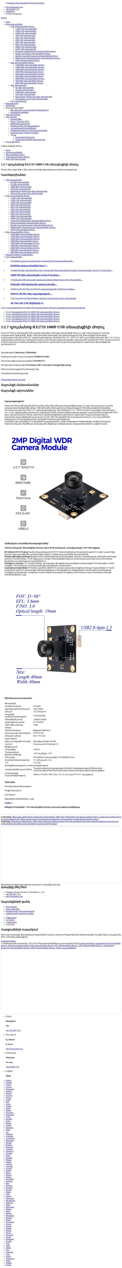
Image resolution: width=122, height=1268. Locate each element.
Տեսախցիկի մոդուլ (15, 155)
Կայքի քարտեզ (86, 943)
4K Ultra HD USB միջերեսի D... (27, 303)
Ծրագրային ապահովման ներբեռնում (29, 110)
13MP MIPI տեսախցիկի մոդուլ (29, 67)
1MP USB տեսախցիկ (25, 36)
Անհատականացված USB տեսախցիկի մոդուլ (31, 946)
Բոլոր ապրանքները (66, 948)
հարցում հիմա (8, 941)
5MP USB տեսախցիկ (25, 42)
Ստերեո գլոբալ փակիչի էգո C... (29, 265)
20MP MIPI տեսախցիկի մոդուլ (29, 74)
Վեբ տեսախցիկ (18, 85)
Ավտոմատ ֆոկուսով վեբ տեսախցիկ (33, 97)
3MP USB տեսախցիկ (25, 40)
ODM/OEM (10, 106)
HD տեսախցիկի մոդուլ (66, 946)
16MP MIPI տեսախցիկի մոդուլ (29, 70)
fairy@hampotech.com (14, 7)
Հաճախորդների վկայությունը (30, 140)
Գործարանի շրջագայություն (24, 126)
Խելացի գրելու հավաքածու (19, 255)
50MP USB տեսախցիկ (25, 49)
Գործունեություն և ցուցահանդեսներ (28, 131)
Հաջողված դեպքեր (25, 137)
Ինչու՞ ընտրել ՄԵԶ (19, 121)
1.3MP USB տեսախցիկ (26, 29)
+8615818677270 (12, 9)
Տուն (8, 22)
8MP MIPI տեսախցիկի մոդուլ (29, 83)
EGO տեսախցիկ (18, 101)
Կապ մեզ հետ (13, 142)
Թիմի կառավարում (20, 124)
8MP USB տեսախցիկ (25, 45)
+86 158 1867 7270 (13, 894)
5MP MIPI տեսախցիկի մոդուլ (29, 81)
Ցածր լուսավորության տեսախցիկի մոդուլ (36, 56)
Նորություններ (13, 115)
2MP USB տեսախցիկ (25, 38)
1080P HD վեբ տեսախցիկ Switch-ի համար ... (35, 275)
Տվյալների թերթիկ (19, 112)
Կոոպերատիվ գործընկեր (23, 128)
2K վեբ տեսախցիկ (24, 90)
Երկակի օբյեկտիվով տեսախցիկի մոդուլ (35, 51)
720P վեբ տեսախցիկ (25, 94)
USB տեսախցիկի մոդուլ (22, 26)
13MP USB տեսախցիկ (25, 31)
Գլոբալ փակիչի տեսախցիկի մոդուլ (33, 54)
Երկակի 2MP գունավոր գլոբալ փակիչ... (33, 284)
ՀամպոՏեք (16, 119)
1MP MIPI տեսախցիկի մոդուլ (29, 72)
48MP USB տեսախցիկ (25, 47)
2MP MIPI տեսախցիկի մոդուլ (29, 76)
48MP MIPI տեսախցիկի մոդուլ (29, 79)
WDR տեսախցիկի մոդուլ (27, 60)
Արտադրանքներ (14, 24)
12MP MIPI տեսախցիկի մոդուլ (29, 65)
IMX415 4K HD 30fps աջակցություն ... (31, 294)
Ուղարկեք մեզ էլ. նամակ (13, 380)
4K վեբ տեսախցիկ (24, 88)
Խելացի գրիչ (12, 103)
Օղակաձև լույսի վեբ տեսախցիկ (31, 99)
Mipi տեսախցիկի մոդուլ (22, 63)
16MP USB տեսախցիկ (25, 33)
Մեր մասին (11, 117)
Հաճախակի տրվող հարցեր (24, 133)
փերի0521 (10, 11)
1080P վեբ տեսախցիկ (25, 92)
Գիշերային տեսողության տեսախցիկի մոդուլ (37, 58)
